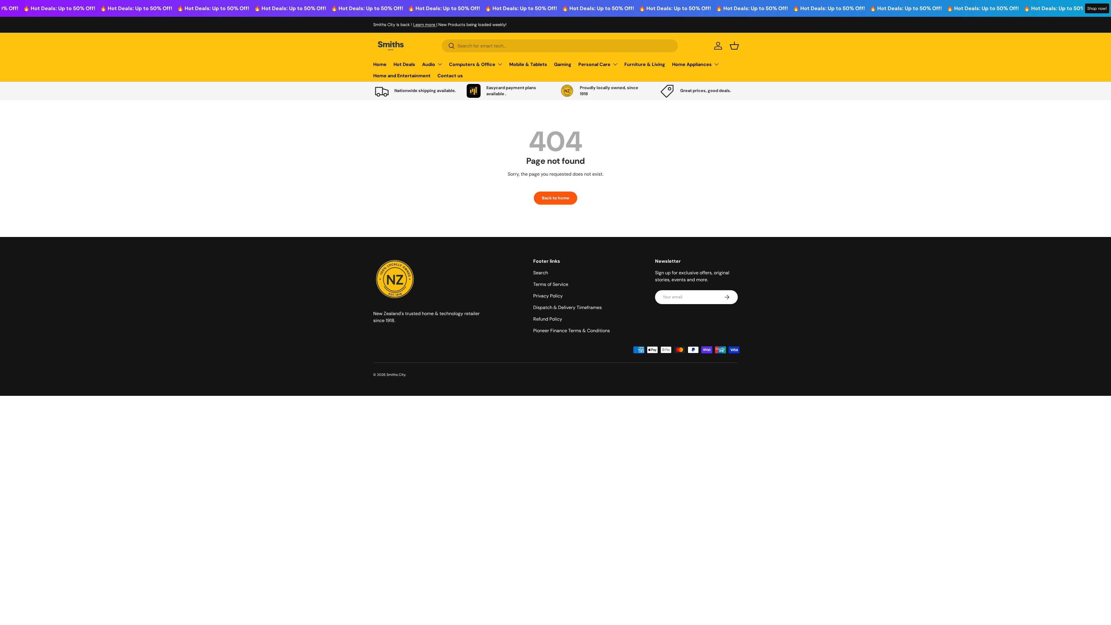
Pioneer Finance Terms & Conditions (571, 331)
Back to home (555, 198)
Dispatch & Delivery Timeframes (567, 307)
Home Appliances (692, 64)
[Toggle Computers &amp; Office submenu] (499, 64)
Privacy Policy (548, 296)
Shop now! (1097, 8)
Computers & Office (472, 64)
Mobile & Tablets (528, 64)
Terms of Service (550, 284)
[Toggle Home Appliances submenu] (716, 64)
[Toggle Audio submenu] (439, 64)
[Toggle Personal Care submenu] (615, 64)
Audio (428, 64)
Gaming (562, 64)
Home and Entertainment (402, 76)
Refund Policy (547, 319)
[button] (734, 45)
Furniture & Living (644, 64)
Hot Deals (404, 64)
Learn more (424, 24)
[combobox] (560, 45)
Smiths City (396, 374)
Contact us (450, 76)
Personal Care (594, 64)
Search (540, 273)
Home (380, 64)
